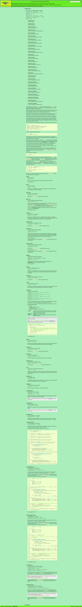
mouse (40, 3)
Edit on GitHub (27, 604)
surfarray (57, 4)
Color (19, 3)
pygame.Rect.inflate (31, 32)
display (21, 3)
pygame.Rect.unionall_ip (32, 69)
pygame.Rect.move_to (31, 29)
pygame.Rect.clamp (31, 48)
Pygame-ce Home (34, 1)
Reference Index (46, 1)
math (61, 4)
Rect (43, 3)
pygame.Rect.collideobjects (32, 94)
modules (77, 606)
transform (29, 4)
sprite (27, 4)
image (31, 3)
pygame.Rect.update (31, 45)
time (48, 3)
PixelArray (46, 4)
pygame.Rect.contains (31, 78)
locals (35, 3)
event (26, 3)
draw (24, 3)
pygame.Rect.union (31, 60)
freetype (37, 4)
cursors (18, 4)
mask (24, 4)
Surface (45, 3)
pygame (53, 3)
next (75, 606)
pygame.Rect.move (31, 23)
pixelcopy (50, 4)
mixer (38, 3)
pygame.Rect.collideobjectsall (33, 97)
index (81, 606)
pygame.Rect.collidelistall (32, 91)
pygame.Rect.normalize (32, 75)
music (50, 3)
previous (72, 606)
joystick (21, 4)
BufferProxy (34, 4)
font (28, 3)
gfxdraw (41, 4)
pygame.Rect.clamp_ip (32, 51)
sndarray (54, 4)
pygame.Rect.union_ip (32, 63)
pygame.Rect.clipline (31, 57)
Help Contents (40, 1)
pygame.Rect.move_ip (31, 26)
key (33, 3)
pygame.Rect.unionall (31, 66)
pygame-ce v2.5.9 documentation (6, 606)
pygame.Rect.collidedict (32, 100)
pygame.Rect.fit (30, 72)
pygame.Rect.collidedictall (32, 103)
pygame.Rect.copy (31, 20)
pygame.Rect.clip (31, 54)
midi (43, 4)
